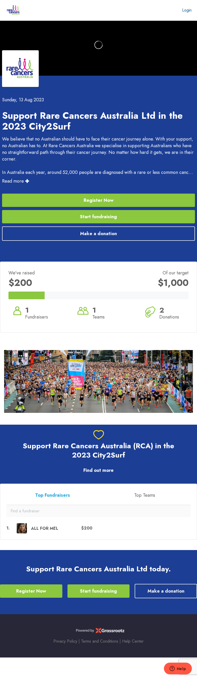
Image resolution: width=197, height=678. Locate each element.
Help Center (133, 641)
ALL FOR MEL (44, 528)
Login (187, 10)
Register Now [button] (99, 200)
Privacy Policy (65, 641)
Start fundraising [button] (98, 216)
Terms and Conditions (99, 641)
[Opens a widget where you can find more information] (178, 669)
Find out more (98, 470)
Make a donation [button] (98, 233)
